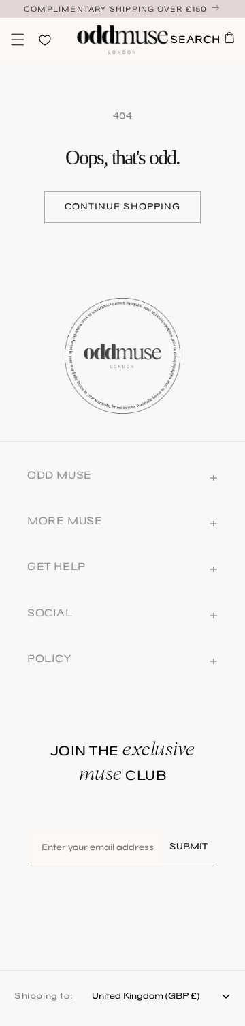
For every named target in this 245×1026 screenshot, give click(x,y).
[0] (17, 39)
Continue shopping (122, 206)
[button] (17, 39)
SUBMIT (188, 846)
